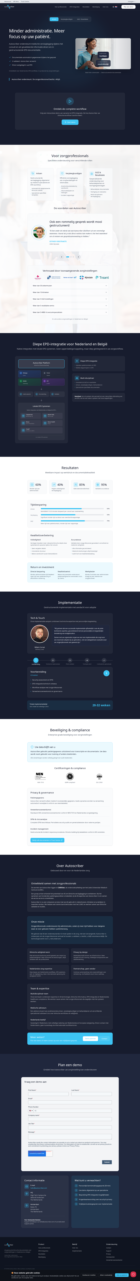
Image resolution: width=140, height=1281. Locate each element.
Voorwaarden (110, 1257)
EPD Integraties (75, 7)
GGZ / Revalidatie (82, 19)
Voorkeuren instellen (89, 1275)
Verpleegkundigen (67, 19)
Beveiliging (96, 7)
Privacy (108, 1254)
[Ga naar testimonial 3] (73, 256)
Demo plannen (90, 1039)
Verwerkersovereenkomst (114, 1260)
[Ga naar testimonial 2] (71, 256)
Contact (104, 1039)
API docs (16, 1)
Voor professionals (61, 7)
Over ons (105, 7)
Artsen (54, 19)
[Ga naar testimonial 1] (67, 256)
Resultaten (86, 7)
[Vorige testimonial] (61, 257)
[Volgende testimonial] (78, 257)
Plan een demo (128, 7)
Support (108, 1251)
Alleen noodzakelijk (106, 1275)
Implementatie (77, 1251)
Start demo (71, 122)
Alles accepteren (122, 1275)
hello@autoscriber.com (38, 1188)
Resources (7, 1)
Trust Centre (25, 1)
